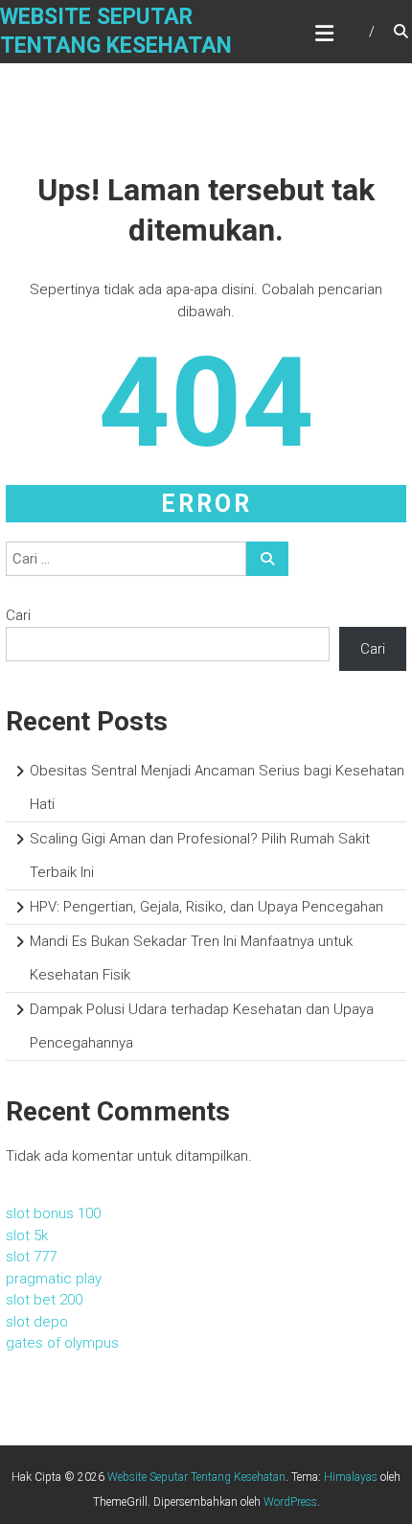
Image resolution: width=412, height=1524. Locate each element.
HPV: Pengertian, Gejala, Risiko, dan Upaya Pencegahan (206, 906)
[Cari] (267, 559)
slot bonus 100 (53, 1213)
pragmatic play (54, 1278)
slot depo (37, 1321)
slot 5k (27, 1235)
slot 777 (31, 1256)
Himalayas (351, 1477)
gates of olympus (62, 1342)
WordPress (290, 1502)
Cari (18, 615)
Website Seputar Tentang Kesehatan (196, 1477)
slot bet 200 (44, 1299)
